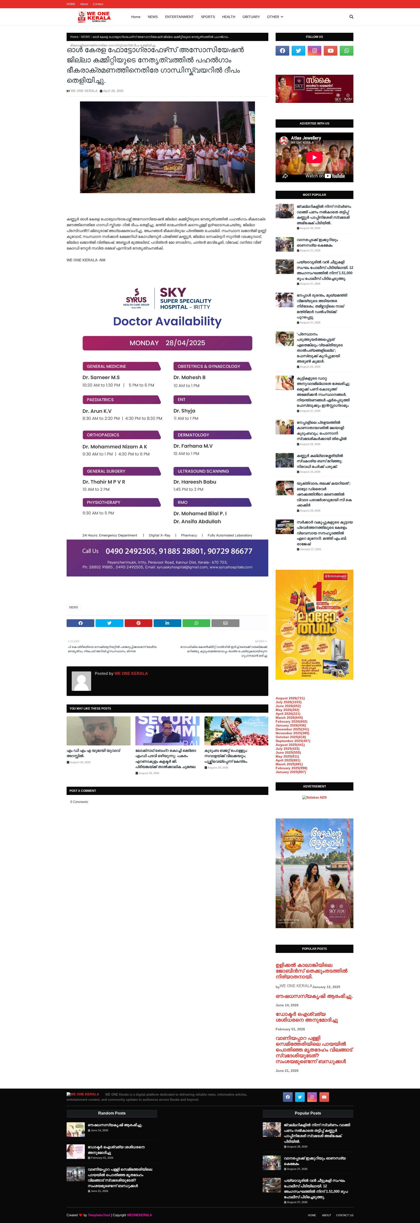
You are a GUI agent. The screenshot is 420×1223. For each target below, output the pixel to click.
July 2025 (288, 749)
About (84, 4)
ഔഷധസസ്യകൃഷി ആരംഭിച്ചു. (314, 996)
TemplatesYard (99, 1215)
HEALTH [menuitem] (228, 17)
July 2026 (289, 702)
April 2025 (288, 760)
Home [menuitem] (135, 17)
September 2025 (293, 741)
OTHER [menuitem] (273, 17)
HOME (71, 4)
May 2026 (287, 710)
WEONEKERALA (139, 1215)
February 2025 (291, 768)
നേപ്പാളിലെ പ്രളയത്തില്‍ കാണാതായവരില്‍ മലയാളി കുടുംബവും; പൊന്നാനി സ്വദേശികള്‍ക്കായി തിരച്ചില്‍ (322, 430)
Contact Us (344, 1215)
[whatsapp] (346, 51)
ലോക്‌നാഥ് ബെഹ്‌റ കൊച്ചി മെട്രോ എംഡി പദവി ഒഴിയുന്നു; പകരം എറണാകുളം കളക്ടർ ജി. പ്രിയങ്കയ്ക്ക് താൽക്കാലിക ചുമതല (165, 758)
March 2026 (289, 717)
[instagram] (314, 51)
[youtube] (330, 51)
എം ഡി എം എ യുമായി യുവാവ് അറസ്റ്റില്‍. (93, 753)
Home (74, 37)
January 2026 (291, 725)
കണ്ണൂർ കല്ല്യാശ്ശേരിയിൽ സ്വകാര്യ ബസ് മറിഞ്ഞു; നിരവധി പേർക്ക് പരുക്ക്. (320, 461)
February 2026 (291, 721)
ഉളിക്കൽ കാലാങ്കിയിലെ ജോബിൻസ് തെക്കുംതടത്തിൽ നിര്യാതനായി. (311, 970)
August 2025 (290, 745)
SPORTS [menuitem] (208, 17)
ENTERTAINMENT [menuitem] (179, 17)
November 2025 (292, 733)
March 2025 (289, 764)
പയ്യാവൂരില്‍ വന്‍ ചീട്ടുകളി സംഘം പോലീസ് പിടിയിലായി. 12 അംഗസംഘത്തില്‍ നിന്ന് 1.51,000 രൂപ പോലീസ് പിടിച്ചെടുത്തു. (325, 270)
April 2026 (288, 714)
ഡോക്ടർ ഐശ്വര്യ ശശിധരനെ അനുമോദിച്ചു (307, 1017)
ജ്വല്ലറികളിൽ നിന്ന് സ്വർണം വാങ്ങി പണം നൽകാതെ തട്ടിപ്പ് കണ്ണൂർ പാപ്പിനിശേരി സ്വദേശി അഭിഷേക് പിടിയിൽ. (324, 214)
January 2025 (291, 772)
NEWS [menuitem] (153, 17)
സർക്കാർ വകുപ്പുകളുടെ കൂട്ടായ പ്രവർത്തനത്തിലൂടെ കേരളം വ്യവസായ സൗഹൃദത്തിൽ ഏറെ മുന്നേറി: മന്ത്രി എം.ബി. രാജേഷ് (325, 533)
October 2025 (291, 737)
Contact (98, 4)
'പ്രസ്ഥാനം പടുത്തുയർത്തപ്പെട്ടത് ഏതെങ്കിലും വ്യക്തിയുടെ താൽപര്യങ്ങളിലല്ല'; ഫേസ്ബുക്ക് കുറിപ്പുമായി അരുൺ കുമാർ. (320, 348)
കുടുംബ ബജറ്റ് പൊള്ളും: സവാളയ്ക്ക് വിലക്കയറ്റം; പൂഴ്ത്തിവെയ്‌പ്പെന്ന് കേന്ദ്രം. (226, 755)
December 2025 (292, 729)
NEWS (85, 37)
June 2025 (288, 752)
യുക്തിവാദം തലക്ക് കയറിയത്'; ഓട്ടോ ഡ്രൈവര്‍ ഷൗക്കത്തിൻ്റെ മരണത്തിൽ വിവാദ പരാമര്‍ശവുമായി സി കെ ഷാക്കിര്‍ (324, 494)
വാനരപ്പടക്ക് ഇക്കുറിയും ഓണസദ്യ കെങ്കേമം (317, 242)
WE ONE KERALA (84, 91)
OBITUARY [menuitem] (251, 17)
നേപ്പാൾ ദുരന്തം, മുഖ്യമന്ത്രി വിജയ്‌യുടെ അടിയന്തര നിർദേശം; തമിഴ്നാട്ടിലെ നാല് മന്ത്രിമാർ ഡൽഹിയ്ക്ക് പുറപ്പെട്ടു (322, 306)
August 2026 (290, 698)
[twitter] (298, 51)
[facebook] (282, 51)
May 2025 (287, 756)
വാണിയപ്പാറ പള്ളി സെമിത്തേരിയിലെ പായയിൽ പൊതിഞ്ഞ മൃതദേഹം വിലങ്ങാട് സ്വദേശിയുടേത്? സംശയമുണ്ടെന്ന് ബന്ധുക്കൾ (314, 1049)
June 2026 (288, 706)
